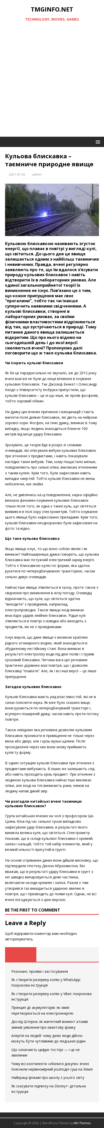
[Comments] (83, 954)
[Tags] (52, 954)
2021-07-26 (17, 174)
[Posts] (20, 954)
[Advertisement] (52, 82)
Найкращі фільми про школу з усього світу (47, 1077)
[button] (97, 141)
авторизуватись (19, 939)
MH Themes (82, 1123)
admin (37, 174)
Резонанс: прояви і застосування (39, 971)
